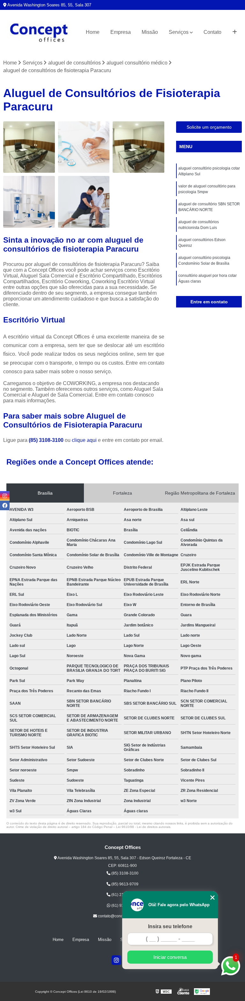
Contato (212, 32)
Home (93, 32)
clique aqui (84, 440)
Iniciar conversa (170, 957)
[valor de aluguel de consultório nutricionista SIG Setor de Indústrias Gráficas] (84, 147)
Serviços (179, 32)
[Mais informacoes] (234, 32)
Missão (150, 32)
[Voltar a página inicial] (39, 32)
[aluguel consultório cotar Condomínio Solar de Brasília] (29, 202)
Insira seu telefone (170, 926)
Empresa (120, 32)
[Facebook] (5, 505)
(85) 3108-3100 (47, 440)
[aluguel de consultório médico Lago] (84, 202)
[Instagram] (116, 960)
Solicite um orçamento (209, 127)
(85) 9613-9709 (124, 884)
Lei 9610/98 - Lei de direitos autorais (143, 827)
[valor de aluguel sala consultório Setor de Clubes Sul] (138, 147)
